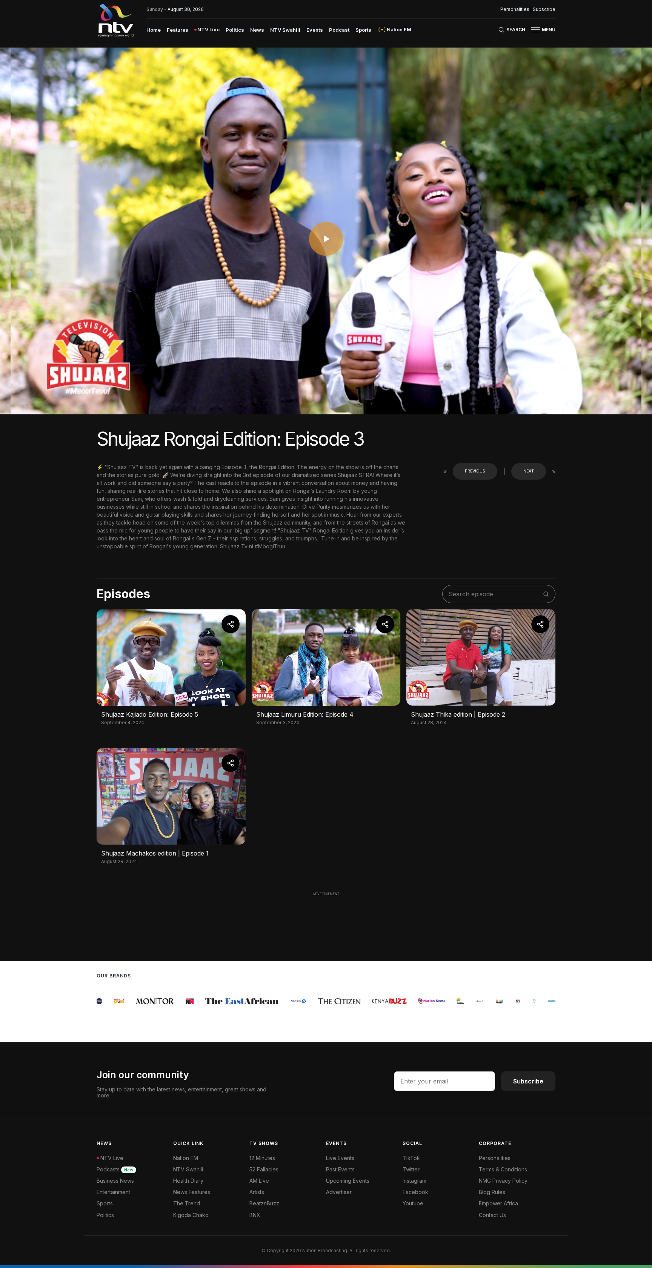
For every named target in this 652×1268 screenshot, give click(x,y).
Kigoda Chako (191, 1215)
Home (153, 30)
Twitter (411, 1169)
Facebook (415, 1192)
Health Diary (188, 1180)
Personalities (514, 9)
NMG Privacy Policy (503, 1180)
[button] (540, 29)
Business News (115, 1180)
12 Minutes (262, 1158)
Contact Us (492, 1215)
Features (177, 30)
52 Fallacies (263, 1169)
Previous (475, 471)
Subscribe (544, 9)
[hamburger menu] (535, 29)
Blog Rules (492, 1192)
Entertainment (113, 1192)
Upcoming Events (347, 1180)
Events (314, 30)
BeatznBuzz (264, 1203)
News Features (191, 1192)
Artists (256, 1192)
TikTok (411, 1158)
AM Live (259, 1180)
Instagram (414, 1180)
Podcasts (115, 1169)
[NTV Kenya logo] (115, 20)
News (257, 30)
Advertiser (339, 1192)
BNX (254, 1215)
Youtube (413, 1203)
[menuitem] (153, 29)
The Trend (186, 1203)
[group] (103, 1001)
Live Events (340, 1158)
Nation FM (185, 1158)
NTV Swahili (285, 30)
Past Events (340, 1169)
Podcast (339, 30)
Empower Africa (498, 1203)
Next (528, 471)
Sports (363, 30)
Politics (235, 30)
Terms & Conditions (503, 1169)
